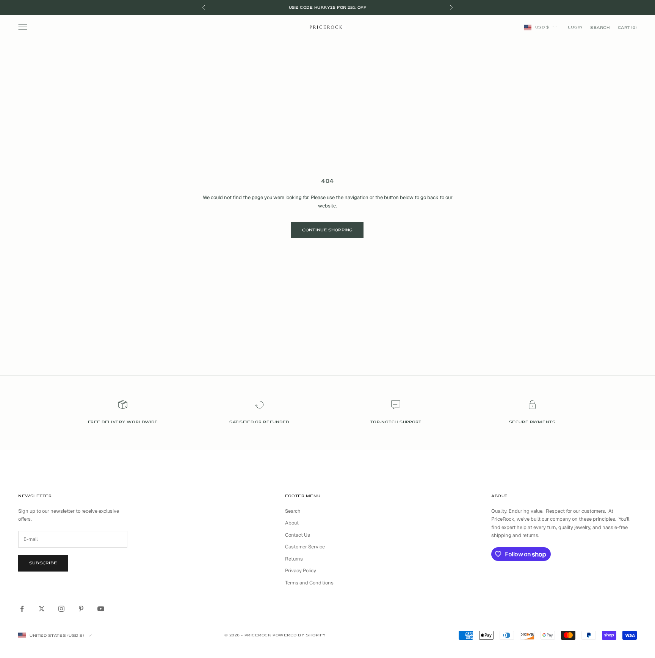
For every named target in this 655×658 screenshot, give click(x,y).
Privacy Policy (300, 570)
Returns (294, 559)
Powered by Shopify (299, 635)
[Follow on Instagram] (61, 608)
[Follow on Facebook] (22, 608)
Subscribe (43, 563)
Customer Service (305, 546)
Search (293, 511)
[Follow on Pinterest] (81, 608)
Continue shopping (327, 230)
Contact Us (297, 535)
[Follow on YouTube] (101, 608)
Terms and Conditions (309, 582)
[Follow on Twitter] (41, 608)
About (292, 523)
